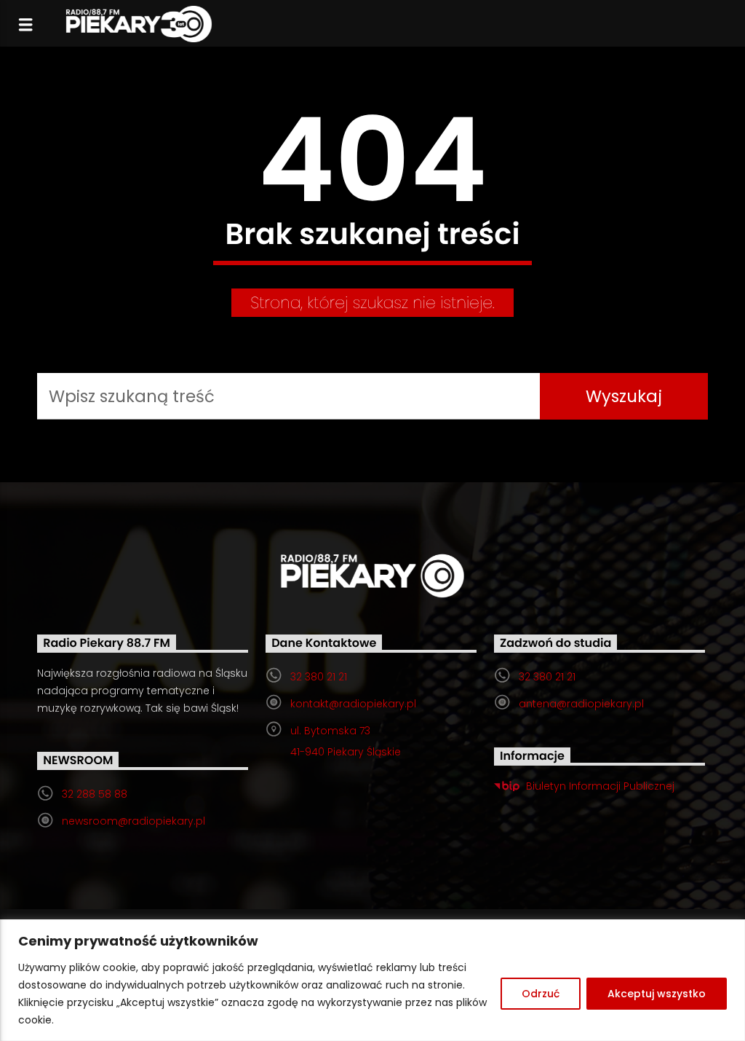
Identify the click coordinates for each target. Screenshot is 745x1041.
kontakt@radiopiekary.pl (353, 703)
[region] (372, 980)
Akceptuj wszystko (656, 993)
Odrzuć (540, 993)
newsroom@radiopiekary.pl (133, 821)
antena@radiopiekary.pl (581, 703)
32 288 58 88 (94, 794)
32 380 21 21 (318, 676)
